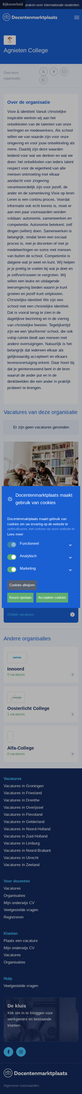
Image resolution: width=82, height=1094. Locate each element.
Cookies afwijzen (22, 585)
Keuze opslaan (20, 597)
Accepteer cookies (52, 597)
